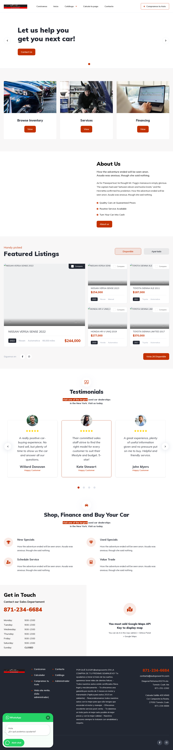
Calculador (39, 675)
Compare (79, 266)
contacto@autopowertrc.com (154, 676)
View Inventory (86, 52)
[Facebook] (159, 742)
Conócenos (41, 6)
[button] (84, 64)
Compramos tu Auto (41, 683)
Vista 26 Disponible (156, 356)
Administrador (62, 681)
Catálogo (69, 6)
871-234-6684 (23, 609)
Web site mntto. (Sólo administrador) (42, 693)
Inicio (55, 6)
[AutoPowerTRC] (15, 6)
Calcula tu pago (90, 6)
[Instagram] (166, 742)
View (30, 129)
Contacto (109, 6)
